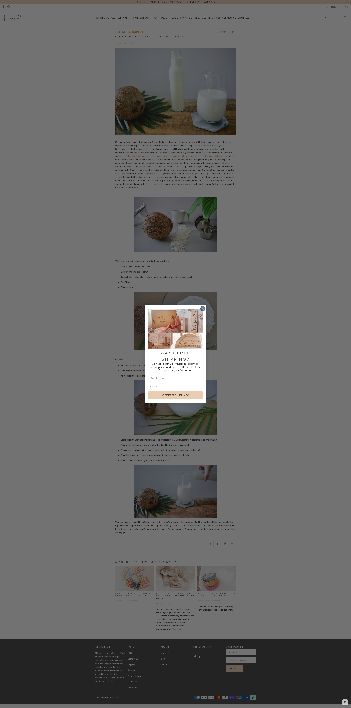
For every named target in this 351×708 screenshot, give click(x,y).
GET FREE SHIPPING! (175, 395)
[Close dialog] (202, 308)
